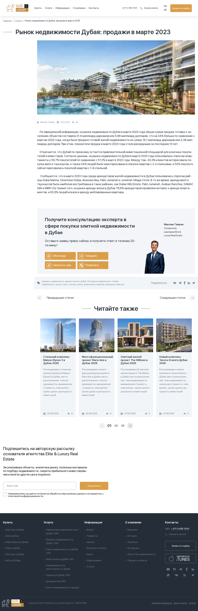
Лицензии (132, 542)
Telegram (91, 255)
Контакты (94, 8)
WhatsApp (59, 255)
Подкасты (92, 536)
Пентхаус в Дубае (14, 554)
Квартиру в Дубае (14, 529)
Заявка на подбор (181, 8)
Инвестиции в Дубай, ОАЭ (59, 559)
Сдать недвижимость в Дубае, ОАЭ (62, 551)
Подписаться (94, 486)
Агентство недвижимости (141, 554)
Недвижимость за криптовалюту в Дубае (58, 567)
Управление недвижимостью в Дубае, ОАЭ (62, 531)
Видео (90, 529)
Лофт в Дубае (12, 548)
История (132, 536)
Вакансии (132, 529)
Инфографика (94, 560)
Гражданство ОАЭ (56, 581)
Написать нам (62, 265)
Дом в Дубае (12, 536)
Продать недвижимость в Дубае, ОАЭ (60, 541)
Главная (7, 20)
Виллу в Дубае (12, 560)
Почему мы (133, 548)
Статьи (18, 20)
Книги (90, 554)
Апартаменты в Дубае (17, 542)
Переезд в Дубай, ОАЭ (58, 575)
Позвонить (92, 265)
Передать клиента (137, 560)
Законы (90, 542)
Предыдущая (60, 297)
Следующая (172, 297)
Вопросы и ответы (96, 548)
